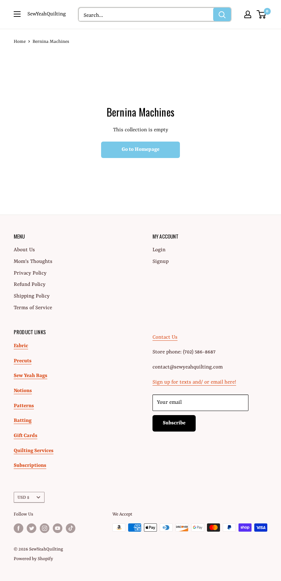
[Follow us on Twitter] (31, 528)
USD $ (23, 497)
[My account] (247, 14)
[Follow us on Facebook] (18, 528)
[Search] (222, 14)
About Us (24, 250)
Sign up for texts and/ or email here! (194, 382)
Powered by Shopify (33, 558)
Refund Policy (30, 285)
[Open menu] (17, 14)
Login (159, 250)
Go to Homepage (140, 150)
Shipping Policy (32, 296)
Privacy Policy (30, 273)
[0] (261, 14)
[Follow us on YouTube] (57, 528)
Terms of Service (33, 308)
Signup (160, 262)
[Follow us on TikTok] (70, 528)
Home (20, 41)
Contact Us (165, 337)
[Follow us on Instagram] (44, 528)
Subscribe (174, 423)
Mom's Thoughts (33, 262)
